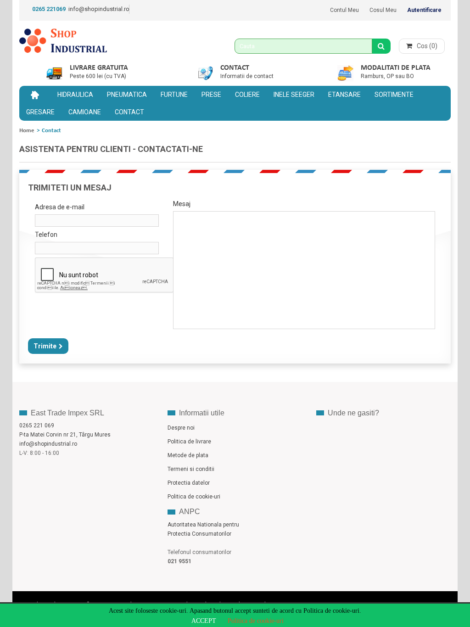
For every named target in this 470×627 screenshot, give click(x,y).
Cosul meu (383, 10)
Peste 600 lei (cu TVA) (98, 76)
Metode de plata (188, 455)
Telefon (46, 234)
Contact (234, 68)
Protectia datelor (189, 483)
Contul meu (344, 10)
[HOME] (34, 94)
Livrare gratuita (99, 68)
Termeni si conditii (191, 469)
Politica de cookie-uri (256, 620)
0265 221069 (49, 9)
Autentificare (424, 10)
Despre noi (181, 428)
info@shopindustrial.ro (98, 9)
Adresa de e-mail (59, 207)
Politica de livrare (189, 441)
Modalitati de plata (396, 68)
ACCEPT (203, 620)
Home (26, 131)
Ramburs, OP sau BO (387, 76)
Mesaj (181, 203)
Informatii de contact (247, 76)
